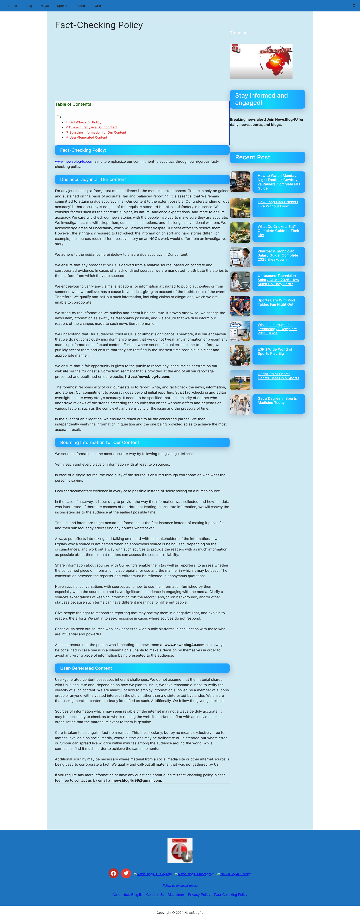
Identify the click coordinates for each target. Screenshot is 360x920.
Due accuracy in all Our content (93, 127)
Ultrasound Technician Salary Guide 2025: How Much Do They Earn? (278, 280)
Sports (62, 6)
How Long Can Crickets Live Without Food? (278, 204)
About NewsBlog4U (127, 895)
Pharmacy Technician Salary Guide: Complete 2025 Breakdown (278, 255)
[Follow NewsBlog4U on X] (126, 874)
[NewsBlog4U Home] (180, 850)
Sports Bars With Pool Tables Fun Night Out (276, 302)
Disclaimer (176, 895)
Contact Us (155, 895)
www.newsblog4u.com (74, 161)
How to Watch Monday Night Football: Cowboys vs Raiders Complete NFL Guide (279, 182)
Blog (28, 6)
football (80, 6)
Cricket (100, 6)
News (44, 6)
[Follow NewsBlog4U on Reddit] (234, 874)
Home (12, 6)
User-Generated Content (88, 137)
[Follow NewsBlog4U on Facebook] (114, 874)
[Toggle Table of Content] (58, 117)
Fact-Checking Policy (231, 895)
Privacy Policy (199, 895)
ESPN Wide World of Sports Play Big (275, 351)
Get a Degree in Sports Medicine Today (277, 400)
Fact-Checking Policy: (85, 122)
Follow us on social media (180, 885)
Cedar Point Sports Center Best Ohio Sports (278, 376)
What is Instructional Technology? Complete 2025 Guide (277, 329)
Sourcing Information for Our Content (97, 132)
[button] (354, 5)
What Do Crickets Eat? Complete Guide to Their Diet (278, 230)
